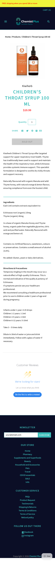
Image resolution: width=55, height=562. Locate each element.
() (47, 10)
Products (16, 36)
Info (27, 482)
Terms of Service (27, 514)
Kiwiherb (27, 86)
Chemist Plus (35, 556)
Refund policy (27, 517)
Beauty (27, 461)
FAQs (27, 496)
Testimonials (27, 503)
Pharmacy (27, 454)
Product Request (27, 500)
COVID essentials (27, 475)
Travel (27, 471)
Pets (27, 468)
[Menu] (5, 21)
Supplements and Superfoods (27, 457)
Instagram (29, 535)
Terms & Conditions (27, 510)
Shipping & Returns (27, 507)
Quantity (22, 122)
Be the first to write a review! (27, 394)
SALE (27, 478)
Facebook (28, 532)
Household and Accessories (27, 464)
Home (8, 36)
